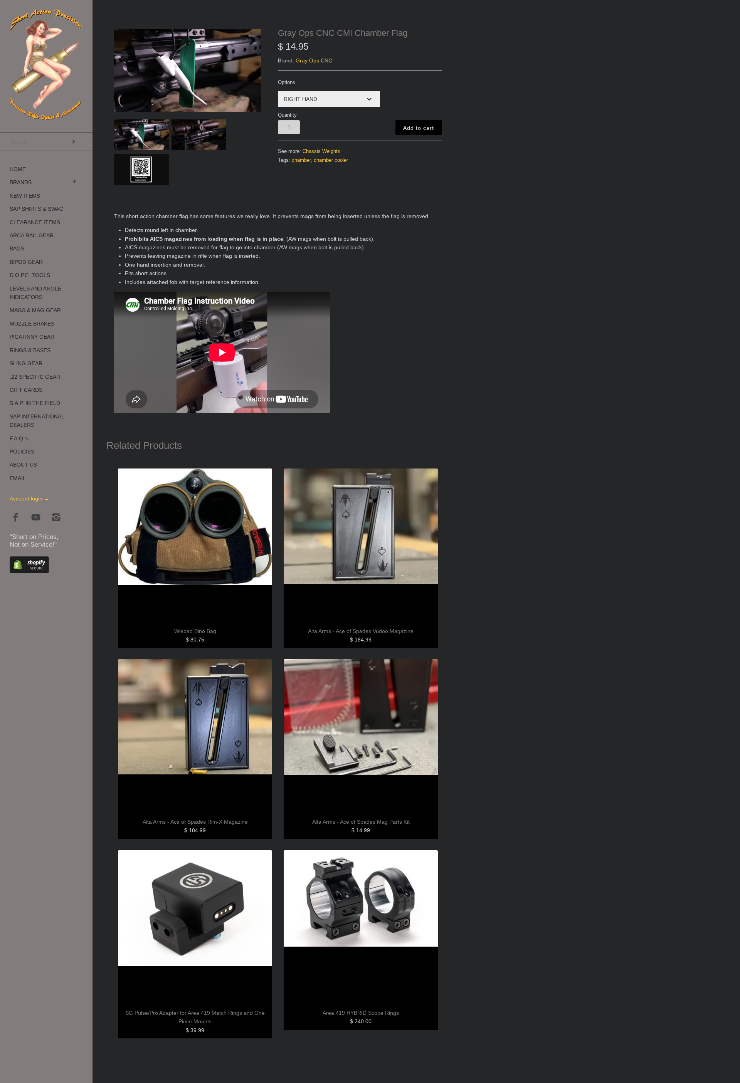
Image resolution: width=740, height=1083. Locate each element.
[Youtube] (36, 518)
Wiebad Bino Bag (195, 631)
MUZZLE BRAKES (32, 324)
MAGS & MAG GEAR (35, 310)
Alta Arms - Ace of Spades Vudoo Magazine (361, 631)
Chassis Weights (321, 151)
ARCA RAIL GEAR (32, 235)
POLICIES (22, 451)
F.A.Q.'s (19, 438)
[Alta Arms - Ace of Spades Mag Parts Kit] (361, 736)
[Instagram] (56, 518)
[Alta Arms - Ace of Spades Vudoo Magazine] (361, 545)
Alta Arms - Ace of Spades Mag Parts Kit (361, 822)
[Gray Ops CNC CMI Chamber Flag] (188, 70)
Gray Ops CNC (314, 60)
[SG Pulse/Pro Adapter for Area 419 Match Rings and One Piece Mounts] (195, 927)
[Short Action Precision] (46, 17)
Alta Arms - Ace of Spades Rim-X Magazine (195, 822)
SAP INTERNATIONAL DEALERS (37, 420)
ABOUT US (23, 465)
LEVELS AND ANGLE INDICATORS (35, 292)
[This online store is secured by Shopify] (29, 571)
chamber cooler (331, 160)
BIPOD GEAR (26, 262)
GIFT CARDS (26, 390)
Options (286, 82)
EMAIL (18, 478)
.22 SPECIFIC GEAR (35, 377)
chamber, (302, 160)
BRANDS (21, 182)
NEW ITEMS (25, 196)
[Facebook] (16, 518)
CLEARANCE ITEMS (35, 222)
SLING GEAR (26, 363)
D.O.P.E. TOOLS (30, 275)
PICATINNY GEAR (32, 337)
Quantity (287, 115)
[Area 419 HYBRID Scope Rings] (361, 927)
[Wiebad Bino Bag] (195, 545)
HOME (18, 169)
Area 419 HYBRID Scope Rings (361, 1013)
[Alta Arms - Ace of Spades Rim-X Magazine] (195, 736)
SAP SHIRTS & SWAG (37, 209)
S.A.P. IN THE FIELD (35, 403)
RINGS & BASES (30, 350)
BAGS (17, 248)
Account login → (29, 498)
